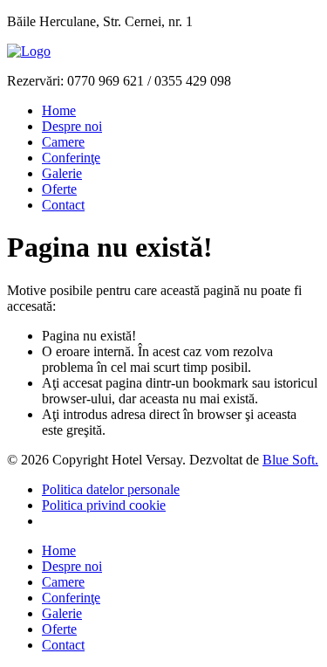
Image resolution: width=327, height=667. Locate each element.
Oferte (59, 189)
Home (59, 110)
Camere (63, 141)
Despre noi (72, 126)
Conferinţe (71, 157)
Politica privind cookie (104, 505)
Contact (63, 204)
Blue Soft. (290, 459)
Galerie (62, 173)
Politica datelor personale (111, 489)
